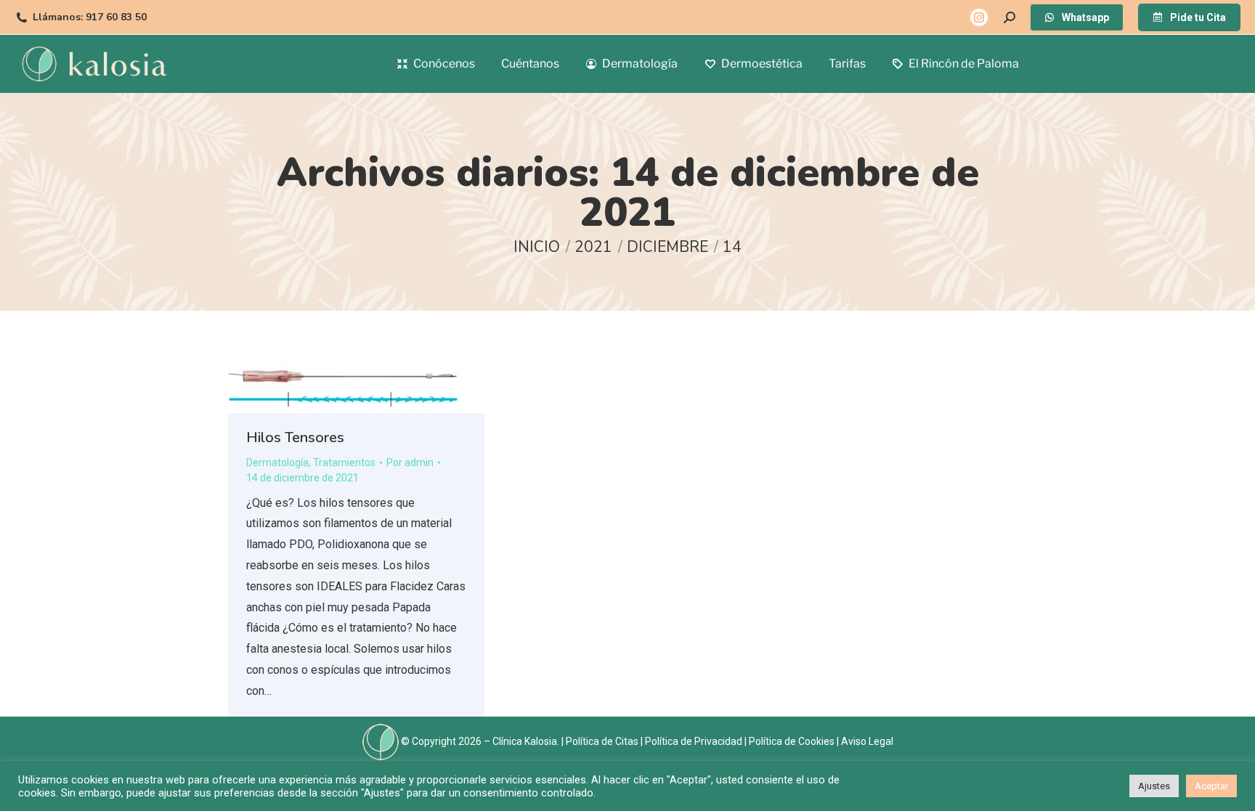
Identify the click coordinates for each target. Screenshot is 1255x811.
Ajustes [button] (1154, 786)
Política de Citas (602, 740)
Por (410, 462)
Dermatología (277, 462)
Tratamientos (344, 462)
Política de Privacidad (693, 740)
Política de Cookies (791, 740)
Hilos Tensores (295, 437)
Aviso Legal (867, 740)
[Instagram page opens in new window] (979, 17)
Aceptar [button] (1211, 786)
